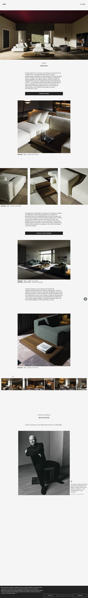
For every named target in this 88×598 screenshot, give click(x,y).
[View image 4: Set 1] (65, 384)
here (17, 592)
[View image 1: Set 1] (12, 384)
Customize (80, 595)
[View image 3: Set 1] (49, 384)
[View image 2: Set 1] (33, 384)
